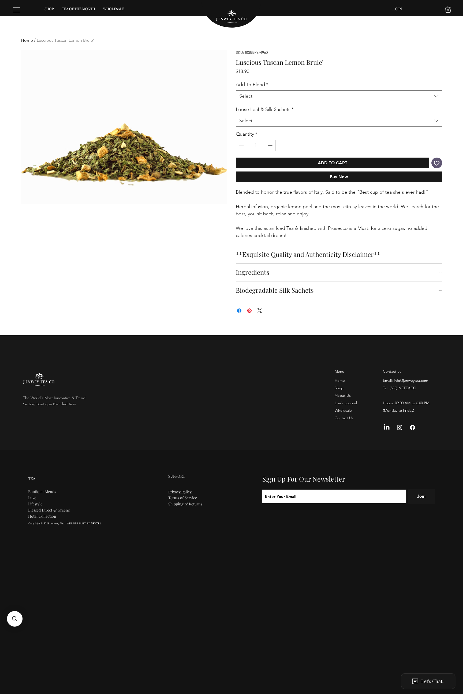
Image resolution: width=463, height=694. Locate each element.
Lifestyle (35, 503)
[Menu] (17, 10)
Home (27, 40)
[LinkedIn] (386, 427)
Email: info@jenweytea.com (405, 380)
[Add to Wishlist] (436, 163)
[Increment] (270, 145)
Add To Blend (252, 84)
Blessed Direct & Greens (49, 510)
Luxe (32, 497)
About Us (343, 395)
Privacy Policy (180, 491)
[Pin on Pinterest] (249, 310)
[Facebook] (412, 427)
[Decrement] (241, 145)
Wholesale (343, 410)
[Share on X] (259, 310)
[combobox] (339, 96)
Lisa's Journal (346, 403)
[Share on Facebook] (239, 310)
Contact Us (344, 417)
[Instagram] (399, 427)
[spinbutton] (255, 145)
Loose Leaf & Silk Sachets (265, 109)
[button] (448, 9)
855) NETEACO (403, 388)
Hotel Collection (42, 516)
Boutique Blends (42, 491)
